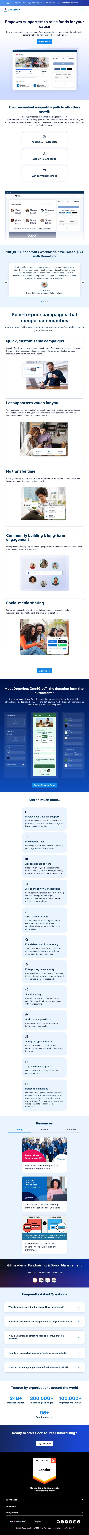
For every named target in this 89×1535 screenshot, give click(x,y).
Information (11, 1500)
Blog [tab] (19, 1129)
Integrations (12, 1512)
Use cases (11, 1506)
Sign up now (44, 41)
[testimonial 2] (43, 301)
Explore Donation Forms (44, 785)
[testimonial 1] (41, 301)
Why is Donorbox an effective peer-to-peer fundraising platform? (36, 1337)
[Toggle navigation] (83, 10)
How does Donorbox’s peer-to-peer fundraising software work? (40, 1321)
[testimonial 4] (47, 301)
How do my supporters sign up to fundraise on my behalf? (37, 1353)
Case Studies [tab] (69, 1129)
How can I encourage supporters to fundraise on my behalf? (38, 1367)
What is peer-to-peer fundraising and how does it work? (36, 1307)
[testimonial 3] (45, 301)
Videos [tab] (44, 1129)
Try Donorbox (44, 1443)
